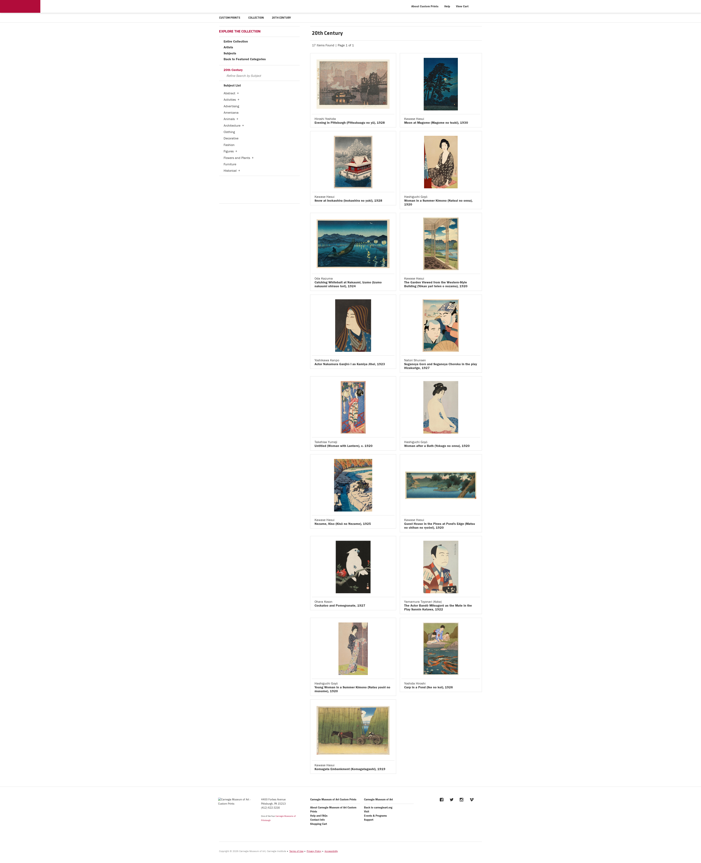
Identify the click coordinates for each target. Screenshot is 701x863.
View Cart (462, 6)
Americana (231, 113)
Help (447, 6)
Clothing (229, 132)
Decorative (231, 138)
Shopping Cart (318, 824)
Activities (230, 100)
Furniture (230, 164)
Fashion (229, 145)
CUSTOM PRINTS (229, 17)
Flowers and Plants (237, 158)
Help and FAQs (318, 815)
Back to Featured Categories (245, 59)
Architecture (232, 126)
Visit (366, 811)
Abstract (229, 93)
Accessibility (331, 851)
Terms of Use (296, 851)
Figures (229, 151)
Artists (228, 47)
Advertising (231, 106)
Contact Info (317, 819)
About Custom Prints (424, 6)
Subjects (230, 53)
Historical (230, 171)
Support (368, 819)
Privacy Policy (314, 851)
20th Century (233, 70)
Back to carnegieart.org (378, 807)
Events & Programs (375, 815)
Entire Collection (236, 41)
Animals (229, 119)
